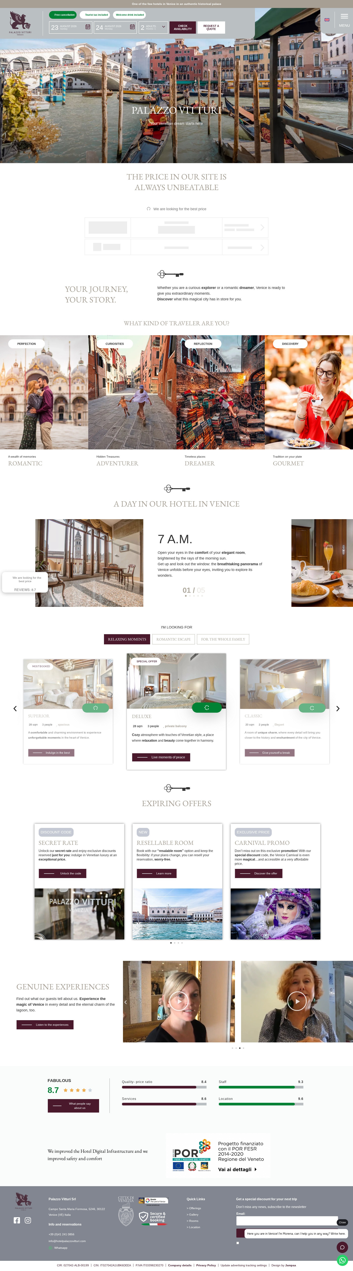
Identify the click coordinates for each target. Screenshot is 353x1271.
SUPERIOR (38, 716)
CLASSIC (253, 716)
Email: (240, 1213)
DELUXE (141, 716)
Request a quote (211, 27)
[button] (70, 27)
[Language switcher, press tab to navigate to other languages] (328, 20)
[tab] (127, 639)
